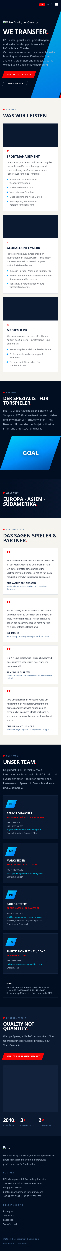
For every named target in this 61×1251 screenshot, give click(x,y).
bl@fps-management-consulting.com (24, 829)
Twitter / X (8, 1215)
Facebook (8, 1219)
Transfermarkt (10, 1224)
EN (48, 4)
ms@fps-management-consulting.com (25, 873)
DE (42, 4)
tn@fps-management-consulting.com (24, 964)
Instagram (8, 1211)
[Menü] (56, 4)
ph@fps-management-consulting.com (24, 917)
